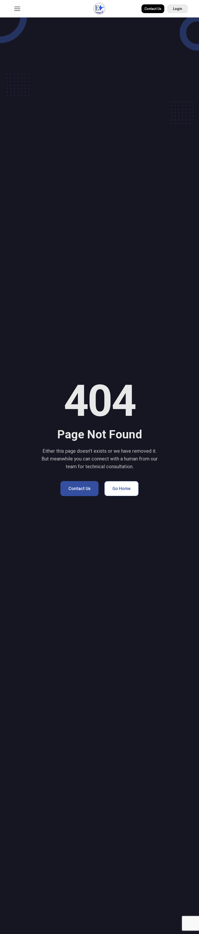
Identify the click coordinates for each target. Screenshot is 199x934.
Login (177, 9)
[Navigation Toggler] (17, 9)
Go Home (121, 488)
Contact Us (152, 9)
